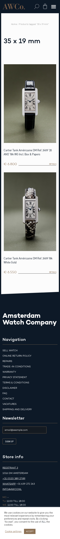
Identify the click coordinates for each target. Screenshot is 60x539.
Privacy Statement (14, 377)
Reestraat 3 (10, 467)
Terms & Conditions (15, 382)
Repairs (7, 361)
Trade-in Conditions (16, 366)
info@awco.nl (12, 489)
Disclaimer (9, 388)
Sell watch (10, 350)
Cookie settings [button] (13, 531)
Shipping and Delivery (17, 409)
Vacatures (9, 404)
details (52, 164)
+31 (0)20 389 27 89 (13, 478)
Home (14, 24)
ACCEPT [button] (30, 531)
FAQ (4, 393)
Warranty (9, 371)
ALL (44, 521)
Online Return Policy (16, 355)
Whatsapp (9, 483)
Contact (8, 398)
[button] (37, 7)
